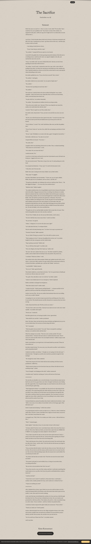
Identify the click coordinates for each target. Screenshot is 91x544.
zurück (72, 2)
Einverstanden (85, 541)
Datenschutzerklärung (73, 541)
